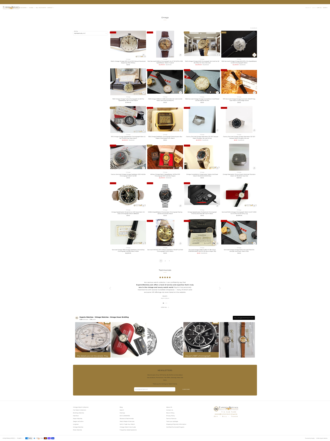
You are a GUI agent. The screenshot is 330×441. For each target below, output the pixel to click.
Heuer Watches (77, 418)
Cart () (319, 7)
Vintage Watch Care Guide (128, 427)
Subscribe (186, 389)
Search (325, 7)
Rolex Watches (77, 430)
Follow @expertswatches (244, 318)
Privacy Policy (170, 415)
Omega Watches (78, 427)
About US (169, 407)
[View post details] (93, 340)
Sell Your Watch (41, 7)
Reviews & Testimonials (127, 418)
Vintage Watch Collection (81, 407)
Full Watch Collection (79, 410)
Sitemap (122, 413)
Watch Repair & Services (127, 421)
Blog (121, 407)
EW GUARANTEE (125, 415)
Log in (313, 7)
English (308, 7)
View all (164, 307)
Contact (50, 7)
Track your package (172, 421)
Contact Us (169, 410)
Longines (76, 424)
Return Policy (170, 413)
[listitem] (165, 2)
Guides (31, 7)
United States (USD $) (9, 438)
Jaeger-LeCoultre (78, 421)
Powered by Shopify (310, 438)
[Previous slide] (110, 288)
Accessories (23, 7)
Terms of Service (171, 418)
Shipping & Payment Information (176, 424)
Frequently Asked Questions (128, 430)
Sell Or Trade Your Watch (127, 424)
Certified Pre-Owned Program (175, 427)
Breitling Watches (78, 413)
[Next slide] (220, 288)
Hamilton (76, 415)
